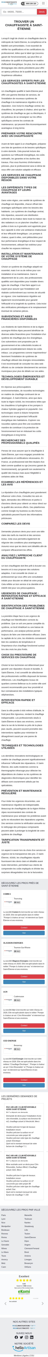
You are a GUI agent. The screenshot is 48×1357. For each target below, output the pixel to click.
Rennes (4, 1234)
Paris (3, 1215)
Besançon (28, 1263)
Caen (3, 1267)
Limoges (28, 1260)
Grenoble (5, 1245)
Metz (3, 1263)
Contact (24, 928)
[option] (24, 1305)
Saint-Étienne (30, 1237)
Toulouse (28, 1219)
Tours (3, 1256)
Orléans (27, 1267)
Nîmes (4, 1248)
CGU (32, 1356)
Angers (27, 1245)
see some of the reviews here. (24, 1288)
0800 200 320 (31, 3)
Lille (26, 1230)
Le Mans (5, 1252)
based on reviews (24, 1285)
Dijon (26, 1241)
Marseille (28, 1215)
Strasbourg (29, 1226)
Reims (4, 1237)
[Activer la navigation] (43, 3)
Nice (3, 1223)
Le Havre (5, 1241)
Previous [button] (5, 1303)
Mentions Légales (21, 1356)
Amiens (27, 1256)
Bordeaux (5, 1230)
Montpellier (6, 1226)
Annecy (4, 1260)
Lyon (3, 1219)
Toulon (27, 1234)
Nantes (27, 1223)
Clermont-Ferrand (31, 1248)
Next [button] (43, 1303)
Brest (26, 1252)
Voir (24, 933)
